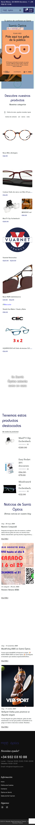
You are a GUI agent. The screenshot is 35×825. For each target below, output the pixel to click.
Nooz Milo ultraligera (10, 153)
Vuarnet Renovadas (10, 258)
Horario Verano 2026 (10, 590)
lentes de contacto (11, 117)
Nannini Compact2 (9, 527)
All (4, 112)
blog (2, 524)
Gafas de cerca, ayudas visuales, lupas (19, 112)
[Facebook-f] (7, 807)
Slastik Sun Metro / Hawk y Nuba (14, 309)
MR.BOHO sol (26, 212)
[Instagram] (2, 807)
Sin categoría (5, 587)
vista (28, 117)
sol (19, 117)
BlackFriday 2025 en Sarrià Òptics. (16, 649)
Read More (4, 539)
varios (23, 117)
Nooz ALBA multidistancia (12, 297)
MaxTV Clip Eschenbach (11, 218)
